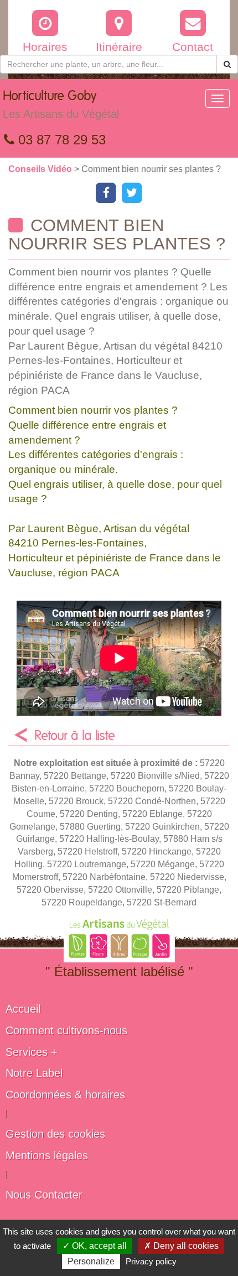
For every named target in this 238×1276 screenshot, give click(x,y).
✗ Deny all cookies (181, 1246)
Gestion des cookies (55, 1134)
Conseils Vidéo (41, 169)
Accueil (23, 1009)
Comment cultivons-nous (66, 1030)
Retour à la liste (74, 736)
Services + (32, 1052)
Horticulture (61, 105)
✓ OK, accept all (95, 1246)
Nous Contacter (44, 1195)
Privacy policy (151, 1261)
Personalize (91, 1261)
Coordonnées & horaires (65, 1094)
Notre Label (34, 1073)
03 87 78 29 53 (60, 139)
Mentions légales (47, 1155)
